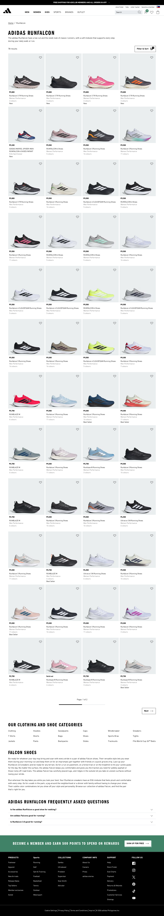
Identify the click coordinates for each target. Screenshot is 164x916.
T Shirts (11, 736)
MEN (27, 12)
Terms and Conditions (79, 911)
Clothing (12, 731)
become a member (148, 7)
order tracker (135, 7)
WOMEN (37, 12)
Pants (35, 741)
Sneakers (137, 731)
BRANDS (69, 12)
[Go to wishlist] (152, 12)
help (127, 7)
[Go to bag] (158, 12)
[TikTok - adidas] (144, 891)
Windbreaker (114, 731)
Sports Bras (113, 736)
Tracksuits (112, 741)
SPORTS (57, 12)
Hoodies (36, 731)
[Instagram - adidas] (144, 870)
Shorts (36, 736)
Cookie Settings (51, 911)
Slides (86, 741)
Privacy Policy (63, 911)
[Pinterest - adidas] (144, 884)
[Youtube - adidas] (144, 898)
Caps (85, 731)
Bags (60, 736)
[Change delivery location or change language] (158, 7)
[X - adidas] (144, 877)
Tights (136, 736)
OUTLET (81, 12)
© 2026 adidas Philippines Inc (107, 911)
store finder (120, 7)
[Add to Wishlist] (40, 57)
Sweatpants (63, 731)
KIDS (47, 12)
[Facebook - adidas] (144, 863)
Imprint (92, 911)
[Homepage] (7, 11)
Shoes (85, 736)
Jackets (11, 741)
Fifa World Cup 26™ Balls (144, 741)
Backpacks (63, 741)
